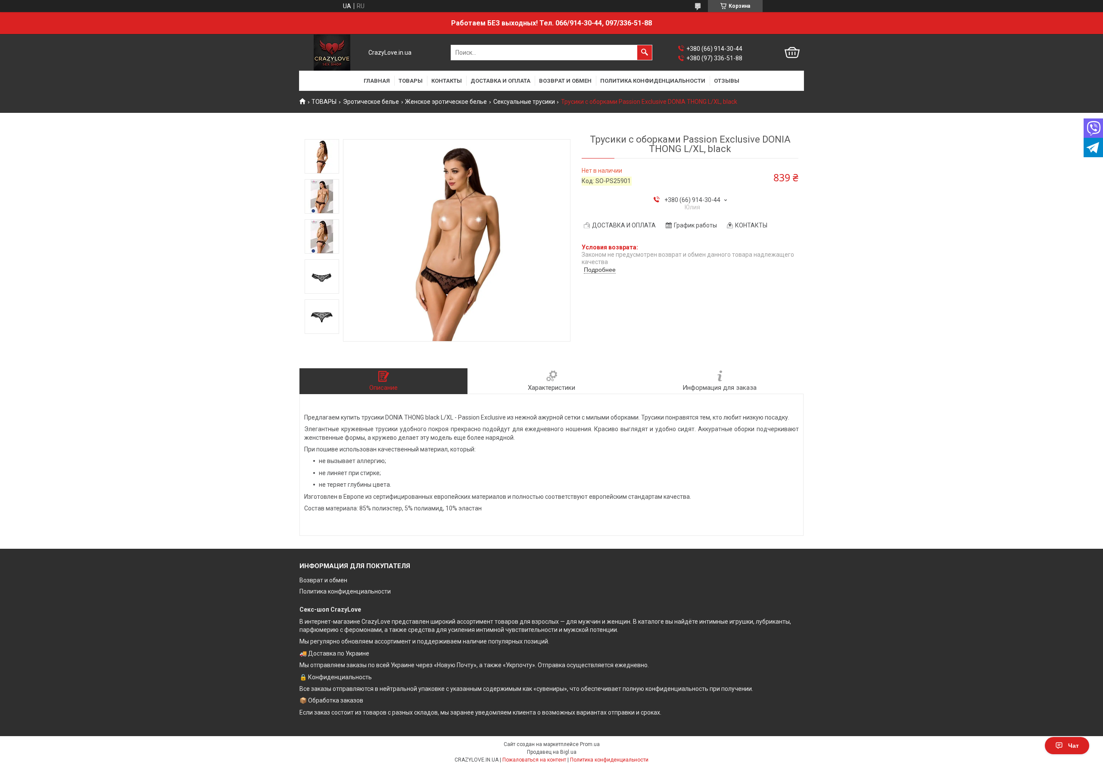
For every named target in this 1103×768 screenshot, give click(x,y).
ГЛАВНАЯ (377, 81)
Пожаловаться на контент (534, 760)
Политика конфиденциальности (345, 591)
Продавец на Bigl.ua (551, 752)
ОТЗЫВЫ (726, 81)
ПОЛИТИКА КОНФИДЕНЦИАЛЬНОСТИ (652, 81)
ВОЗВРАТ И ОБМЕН (565, 81)
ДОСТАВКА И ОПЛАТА (500, 81)
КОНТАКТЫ (446, 81)
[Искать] (644, 52)
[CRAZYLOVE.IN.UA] (332, 52)
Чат (1073, 745)
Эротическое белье (371, 101)
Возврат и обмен (323, 580)
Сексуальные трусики (524, 101)
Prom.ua (590, 744)
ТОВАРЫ (411, 81)
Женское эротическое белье (446, 101)
